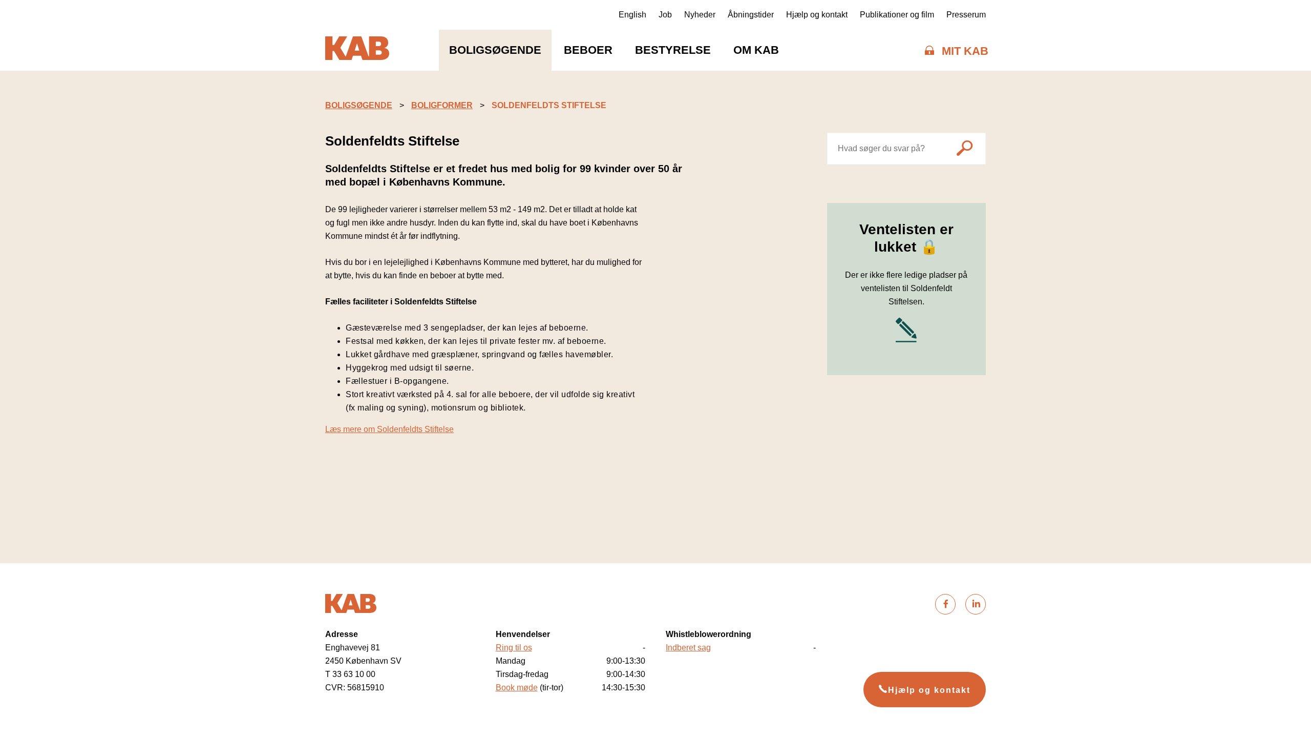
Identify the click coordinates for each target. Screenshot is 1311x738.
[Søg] (965, 150)
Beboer (588, 50)
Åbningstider (751, 14)
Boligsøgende (495, 50)
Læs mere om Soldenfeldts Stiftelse (389, 429)
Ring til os (514, 647)
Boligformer (442, 105)
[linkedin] (975, 604)
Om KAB (756, 50)
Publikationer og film (897, 14)
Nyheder (699, 14)
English (632, 14)
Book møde (517, 687)
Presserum (966, 14)
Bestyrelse (673, 50)
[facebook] (945, 604)
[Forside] (357, 50)
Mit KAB (965, 51)
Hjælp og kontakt (817, 14)
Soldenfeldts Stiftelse (549, 105)
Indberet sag (688, 647)
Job (665, 14)
